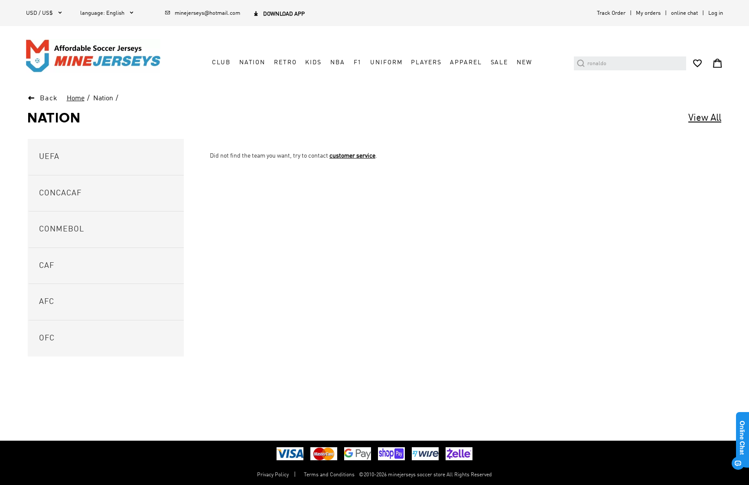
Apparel (466, 62)
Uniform (386, 62)
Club (221, 62)
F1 (358, 62)
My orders (648, 13)
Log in (715, 13)
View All (704, 118)
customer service (352, 156)
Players (426, 62)
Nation (252, 62)
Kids (313, 62)
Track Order (611, 13)
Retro (285, 62)
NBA (337, 62)
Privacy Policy (273, 475)
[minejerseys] (98, 56)
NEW (524, 62)
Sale (499, 62)
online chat (684, 13)
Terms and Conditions (329, 475)
